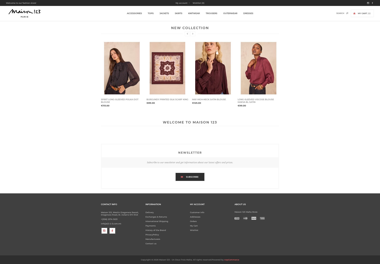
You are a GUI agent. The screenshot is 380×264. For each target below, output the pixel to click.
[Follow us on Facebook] (112, 231)
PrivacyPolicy (152, 234)
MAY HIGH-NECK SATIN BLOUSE (209, 99)
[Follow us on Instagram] (104, 231)
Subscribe (192, 177)
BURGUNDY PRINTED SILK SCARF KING (167, 99)
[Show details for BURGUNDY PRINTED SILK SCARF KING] (167, 68)
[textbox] (337, 13)
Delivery (149, 212)
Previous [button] (187, 33)
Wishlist (194, 230)
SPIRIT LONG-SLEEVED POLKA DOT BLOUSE (119, 100)
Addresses (195, 217)
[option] (122, 74)
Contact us (150, 243)
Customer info (197, 212)
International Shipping (156, 221)
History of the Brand (155, 230)
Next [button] (192, 33)
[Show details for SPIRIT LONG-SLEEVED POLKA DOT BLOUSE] (122, 68)
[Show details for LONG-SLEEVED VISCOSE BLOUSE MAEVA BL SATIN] (259, 68)
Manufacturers (152, 239)
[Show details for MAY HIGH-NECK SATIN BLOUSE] (213, 68)
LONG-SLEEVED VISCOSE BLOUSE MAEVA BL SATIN (256, 100)
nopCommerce (231, 260)
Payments (150, 226)
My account (181, 3)
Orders (193, 221)
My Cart (194, 226)
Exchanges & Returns (156, 217)
